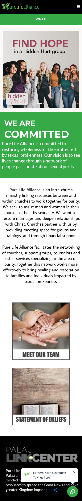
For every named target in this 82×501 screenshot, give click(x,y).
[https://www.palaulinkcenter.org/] (42, 454)
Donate (41, 19)
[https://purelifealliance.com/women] (41, 69)
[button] (78, 7)
